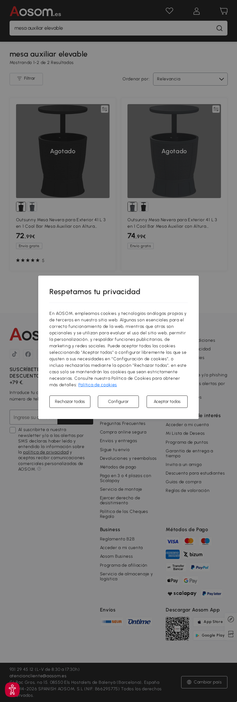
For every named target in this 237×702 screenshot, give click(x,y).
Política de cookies (97, 384)
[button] (12, 689)
